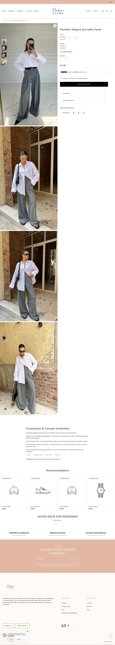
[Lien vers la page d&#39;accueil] (10, 586)
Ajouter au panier (84, 84)
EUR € (95, 11)
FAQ (88, 610)
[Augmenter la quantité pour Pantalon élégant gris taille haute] (67, 59)
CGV (63, 610)
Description (66, 93)
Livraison (89, 603)
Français (88, 11)
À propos (64, 603)
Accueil (5, 20)
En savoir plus (11, 635)
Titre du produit (6, 506)
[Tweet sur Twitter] (83, 113)
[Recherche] (107, 11)
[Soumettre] (77, 559)
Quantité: (62, 56)
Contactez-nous (66, 606)
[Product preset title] (14, 490)
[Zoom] (55, 25)
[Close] (27, 631)
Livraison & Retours (68, 100)
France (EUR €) (21, 625)
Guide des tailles (67, 51)
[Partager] (73, 113)
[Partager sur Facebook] (78, 113)
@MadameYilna (57, 520)
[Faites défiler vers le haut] (110, 635)
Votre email (39, 559)
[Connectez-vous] (102, 11)
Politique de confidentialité (69, 613)
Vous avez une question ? (67, 108)
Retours (89, 606)
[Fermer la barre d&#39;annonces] (111, 2)
